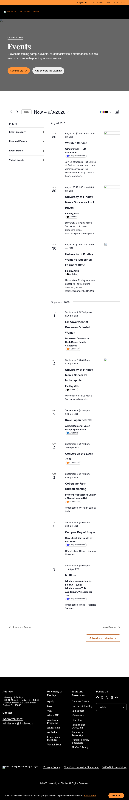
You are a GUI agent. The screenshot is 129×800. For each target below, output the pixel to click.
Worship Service (76, 143)
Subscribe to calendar (101, 638)
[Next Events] (17, 112)
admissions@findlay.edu (18, 723)
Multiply (70, 575)
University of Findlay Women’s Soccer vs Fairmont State (79, 259)
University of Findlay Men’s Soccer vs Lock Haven (80, 202)
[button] (105, 112)
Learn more (90, 795)
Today (26, 111)
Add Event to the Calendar (48, 70)
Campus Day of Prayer (80, 532)
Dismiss (116, 795)
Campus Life (16, 70)
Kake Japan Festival (78, 420)
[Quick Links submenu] (124, 2)
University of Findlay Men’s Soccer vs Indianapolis (79, 375)
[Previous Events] (11, 112)
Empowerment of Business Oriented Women (77, 327)
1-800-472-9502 (13, 719)
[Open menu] (123, 12)
